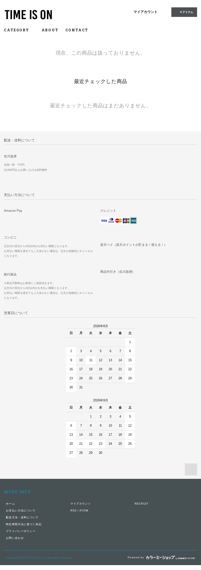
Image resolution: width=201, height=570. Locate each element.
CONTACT (76, 30)
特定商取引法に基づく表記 (23, 524)
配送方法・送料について (22, 517)
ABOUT (50, 30)
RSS (73, 510)
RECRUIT (142, 503)
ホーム (10, 503)
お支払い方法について (21, 510)
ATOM (83, 510)
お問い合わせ (15, 537)
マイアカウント (146, 12)
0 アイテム (186, 12)
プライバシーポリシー (21, 531)
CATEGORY (17, 30)
